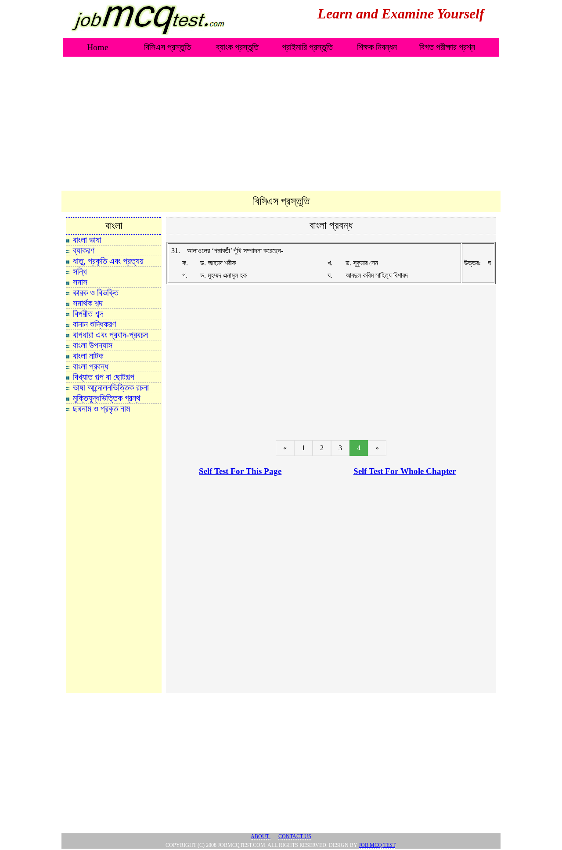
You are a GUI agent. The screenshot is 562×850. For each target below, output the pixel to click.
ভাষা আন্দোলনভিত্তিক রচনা (111, 387)
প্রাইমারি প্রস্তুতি (307, 47)
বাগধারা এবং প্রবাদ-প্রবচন (110, 335)
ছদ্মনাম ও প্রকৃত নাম (101, 408)
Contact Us (294, 836)
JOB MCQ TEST (377, 845)
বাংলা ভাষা (87, 240)
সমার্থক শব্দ (87, 303)
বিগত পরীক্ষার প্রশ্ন (447, 47)
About (260, 836)
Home (97, 47)
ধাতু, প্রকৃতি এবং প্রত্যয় (108, 261)
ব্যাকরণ (83, 250)
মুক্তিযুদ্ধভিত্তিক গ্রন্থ (106, 398)
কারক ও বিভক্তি (96, 292)
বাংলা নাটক (88, 356)
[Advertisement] (281, 124)
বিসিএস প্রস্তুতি (167, 47)
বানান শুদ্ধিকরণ (94, 324)
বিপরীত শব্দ (88, 313)
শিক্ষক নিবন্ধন (377, 47)
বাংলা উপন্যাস (92, 345)
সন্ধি (80, 271)
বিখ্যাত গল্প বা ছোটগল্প (103, 377)
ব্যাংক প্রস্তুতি (237, 47)
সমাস (80, 282)
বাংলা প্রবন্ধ (90, 366)
